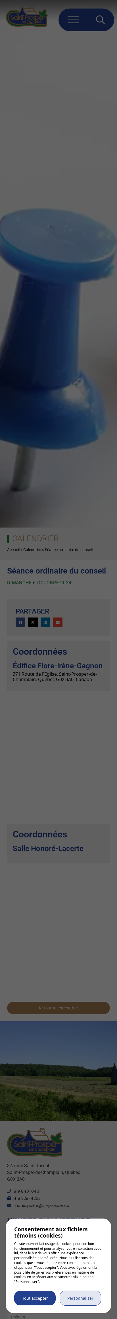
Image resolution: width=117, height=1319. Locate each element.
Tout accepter (35, 1298)
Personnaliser (80, 1298)
